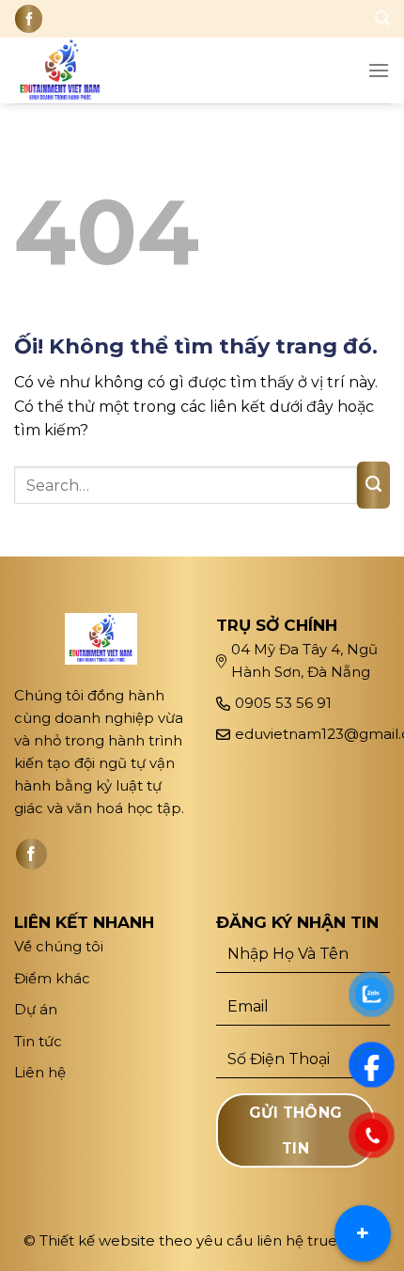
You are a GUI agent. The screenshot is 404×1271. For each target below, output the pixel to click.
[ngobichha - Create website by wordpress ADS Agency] (74, 70)
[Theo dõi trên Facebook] (28, 18)
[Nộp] (373, 485)
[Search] (382, 18)
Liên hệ (40, 1072)
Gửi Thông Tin (296, 1130)
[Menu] (378, 70)
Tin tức (38, 1041)
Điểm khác (52, 978)
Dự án (37, 1009)
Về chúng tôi (58, 946)
